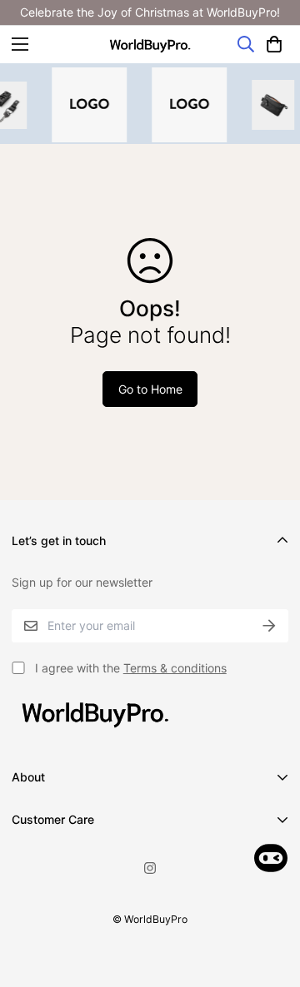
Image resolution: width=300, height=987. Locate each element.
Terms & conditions (175, 668)
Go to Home (150, 389)
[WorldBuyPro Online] (150, 44)
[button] (274, 44)
